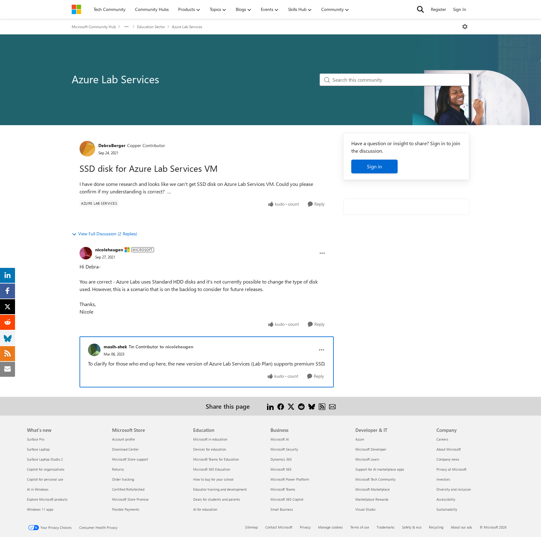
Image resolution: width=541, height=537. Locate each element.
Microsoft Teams (282, 489)
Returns (118, 469)
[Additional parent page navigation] (126, 26)
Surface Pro (35, 439)
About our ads (461, 527)
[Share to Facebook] (280, 406)
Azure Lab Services (187, 26)
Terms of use (359, 527)
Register (438, 9)
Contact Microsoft (278, 527)
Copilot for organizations (45, 469)
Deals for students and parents (216, 499)
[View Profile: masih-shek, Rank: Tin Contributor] (94, 350)
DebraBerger (112, 145)
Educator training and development (220, 489)
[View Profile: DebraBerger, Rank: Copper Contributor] (87, 148)
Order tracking (123, 479)
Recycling (436, 527)
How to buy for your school (213, 479)
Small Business (281, 509)
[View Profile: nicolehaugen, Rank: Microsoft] (86, 253)
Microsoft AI (279, 439)
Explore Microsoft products (47, 499)
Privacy (305, 527)
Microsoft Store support (130, 459)
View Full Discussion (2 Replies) (107, 234)
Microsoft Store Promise (130, 499)
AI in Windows (38, 489)
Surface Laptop (38, 449)
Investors (443, 479)
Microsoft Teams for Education (216, 459)
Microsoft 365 (280, 469)
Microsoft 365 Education (211, 469)
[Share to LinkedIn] (270, 406)
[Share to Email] (332, 406)
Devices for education (209, 449)
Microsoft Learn (367, 459)
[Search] (420, 9)
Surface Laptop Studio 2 (45, 459)
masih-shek (115, 347)
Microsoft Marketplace (372, 489)
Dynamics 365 (281, 459)
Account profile (123, 439)
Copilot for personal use (45, 479)
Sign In (459, 9)
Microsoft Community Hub (94, 26)
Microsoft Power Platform (289, 479)
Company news (447, 459)
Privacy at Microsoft (451, 469)
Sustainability (446, 509)
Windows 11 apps (40, 509)
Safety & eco (411, 527)
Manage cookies (330, 527)
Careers (442, 439)
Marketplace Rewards (372, 499)
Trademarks (385, 527)
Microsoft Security (284, 449)
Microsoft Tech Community (375, 479)
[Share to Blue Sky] (311, 406)
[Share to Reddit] (301, 406)
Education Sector (151, 26)
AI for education (205, 509)
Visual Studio (365, 509)
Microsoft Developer (370, 449)
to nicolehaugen (176, 347)
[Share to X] (291, 406)
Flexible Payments (125, 509)
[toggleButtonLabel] (465, 26)
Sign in (374, 166)
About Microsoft (448, 449)
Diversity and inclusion (453, 489)
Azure (359, 439)
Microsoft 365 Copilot (286, 499)
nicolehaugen (109, 250)
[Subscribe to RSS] (322, 406)
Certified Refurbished (128, 489)
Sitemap (251, 527)
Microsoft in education (210, 439)
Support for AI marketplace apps (379, 469)
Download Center (125, 449)
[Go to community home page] (76, 9)
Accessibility (445, 499)
